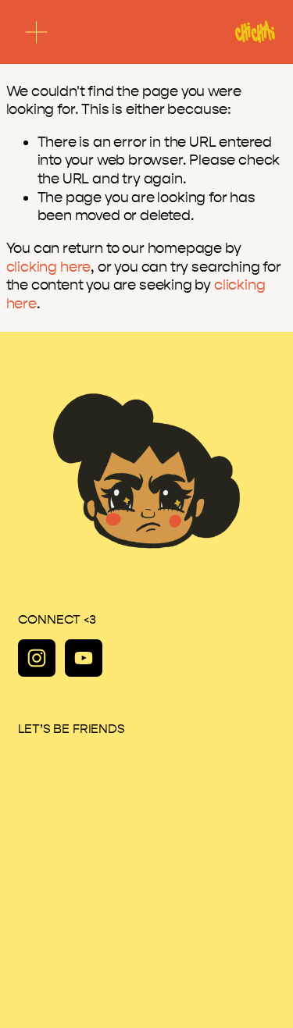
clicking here (48, 267)
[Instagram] (36, 658)
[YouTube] (83, 658)
